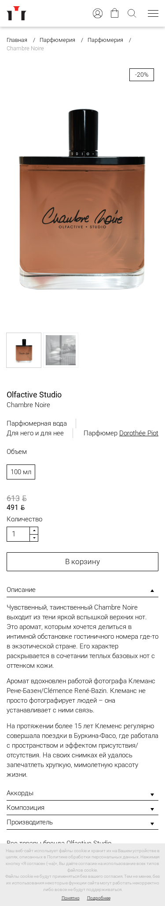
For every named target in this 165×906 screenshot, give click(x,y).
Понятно (71, 897)
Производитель (30, 822)
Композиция (25, 808)
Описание (21, 590)
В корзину (82, 561)
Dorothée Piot (138, 433)
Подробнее (98, 897)
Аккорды (20, 793)
